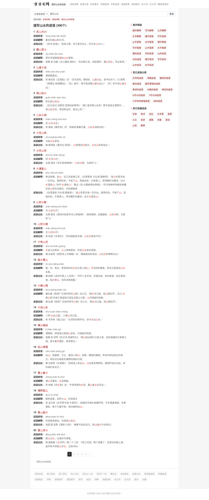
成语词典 (74, 4)
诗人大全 (75, 473)
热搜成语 (105, 4)
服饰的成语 (165, 77)
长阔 (41, 115)
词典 (97, 479)
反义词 (144, 4)
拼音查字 (59, 479)
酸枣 (143, 125)
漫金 (41, 168)
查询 (171, 13)
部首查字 (71, 479)
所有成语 (115, 4)
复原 (170, 113)
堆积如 (43, 390)
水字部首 (149, 41)
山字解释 (162, 30)
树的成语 (158, 100)
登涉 (43, 430)
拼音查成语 (149, 473)
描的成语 (137, 53)
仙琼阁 (43, 347)
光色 (41, 132)
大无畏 (160, 113)
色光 (43, 242)
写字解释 (149, 30)
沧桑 (159, 119)
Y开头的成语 (155, 95)
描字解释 (137, 30)
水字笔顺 (162, 47)
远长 (43, 307)
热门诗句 (63, 473)
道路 (151, 119)
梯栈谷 (43, 325)
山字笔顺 (149, 47)
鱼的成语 (137, 83)
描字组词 (149, 59)
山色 (135, 125)
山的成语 (162, 53)
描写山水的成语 (67, 19)
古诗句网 (46, 19)
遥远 (41, 67)
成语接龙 (135, 4)
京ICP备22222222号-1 (112, 493)
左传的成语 (138, 77)
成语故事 (125, 4)
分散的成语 (152, 89)
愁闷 (143, 113)
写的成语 (149, 53)
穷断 (41, 202)
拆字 (81, 479)
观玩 (41, 93)
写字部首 (162, 36)
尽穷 (41, 150)
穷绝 (43, 224)
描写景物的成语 (152, 83)
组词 (89, 479)
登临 (43, 412)
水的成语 (137, 59)
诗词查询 (124, 473)
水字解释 (137, 36)
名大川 (41, 31)
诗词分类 (39, 473)
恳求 (143, 119)
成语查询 (164, 4)
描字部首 (149, 36)
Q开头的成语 (139, 95)
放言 (167, 119)
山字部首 (137, 41)
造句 (136, 479)
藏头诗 (113, 473)
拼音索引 (94, 4)
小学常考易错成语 (141, 100)
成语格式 (39, 479)
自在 (151, 113)
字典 (49, 479)
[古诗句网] (41, 4)
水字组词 (149, 64)
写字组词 (162, 59)
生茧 (135, 113)
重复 (43, 372)
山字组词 (137, 64)
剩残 (43, 285)
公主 (135, 119)
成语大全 (136, 473)
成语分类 (84, 4)
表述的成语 (138, 89)
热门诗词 (51, 473)
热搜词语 (106, 479)
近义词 (153, 4)
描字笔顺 (162, 41)
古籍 (144, 479)
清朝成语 (151, 77)
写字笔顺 (137, 47)
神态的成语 (167, 89)
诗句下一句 (101, 473)
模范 (41, 49)
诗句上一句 (88, 473)
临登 (43, 259)
